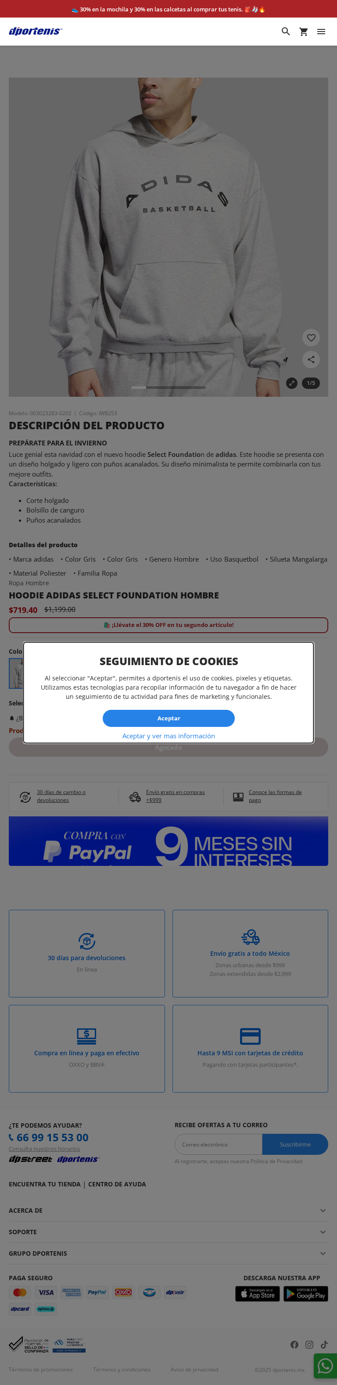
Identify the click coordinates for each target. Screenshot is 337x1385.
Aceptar (168, 718)
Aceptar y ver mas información (168, 735)
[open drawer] (321, 31)
